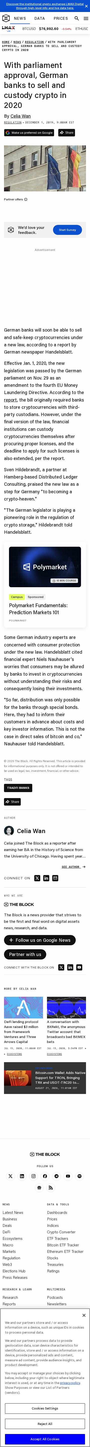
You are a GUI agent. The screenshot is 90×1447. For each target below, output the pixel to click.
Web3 (7, 1264)
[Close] (84, 1315)
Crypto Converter (61, 1232)
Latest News (12, 1212)
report (10, 400)
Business (9, 1219)
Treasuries (55, 1264)
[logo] (6, 18)
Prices (52, 1219)
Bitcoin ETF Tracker (63, 1245)
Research (10, 1297)
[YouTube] (68, 1176)
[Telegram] (56, 1176)
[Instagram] (33, 1176)
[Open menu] (86, 18)
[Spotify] (79, 1176)
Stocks (52, 1258)
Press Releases (15, 1277)
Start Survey (67, 230)
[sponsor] (17, 1078)
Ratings (53, 1271)
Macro (7, 1245)
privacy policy (70, 1383)
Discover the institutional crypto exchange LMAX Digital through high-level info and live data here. (45, 6)
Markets (9, 1251)
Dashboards (57, 1212)
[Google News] (39, 1187)
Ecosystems (12, 1238)
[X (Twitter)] (10, 1176)
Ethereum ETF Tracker (65, 1251)
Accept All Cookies (45, 1439)
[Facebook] (45, 1176)
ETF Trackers (57, 1238)
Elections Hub (14, 1271)
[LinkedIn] (22, 1176)
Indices (53, 1225)
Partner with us (25, 954)
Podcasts (55, 1297)
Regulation (11, 1258)
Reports (9, 1304)
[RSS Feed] (50, 1187)
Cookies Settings (45, 1408)
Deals (7, 1225)
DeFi (6, 1232)
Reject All (45, 1424)
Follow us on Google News (40, 939)
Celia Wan (20, 116)
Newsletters (56, 1304)
